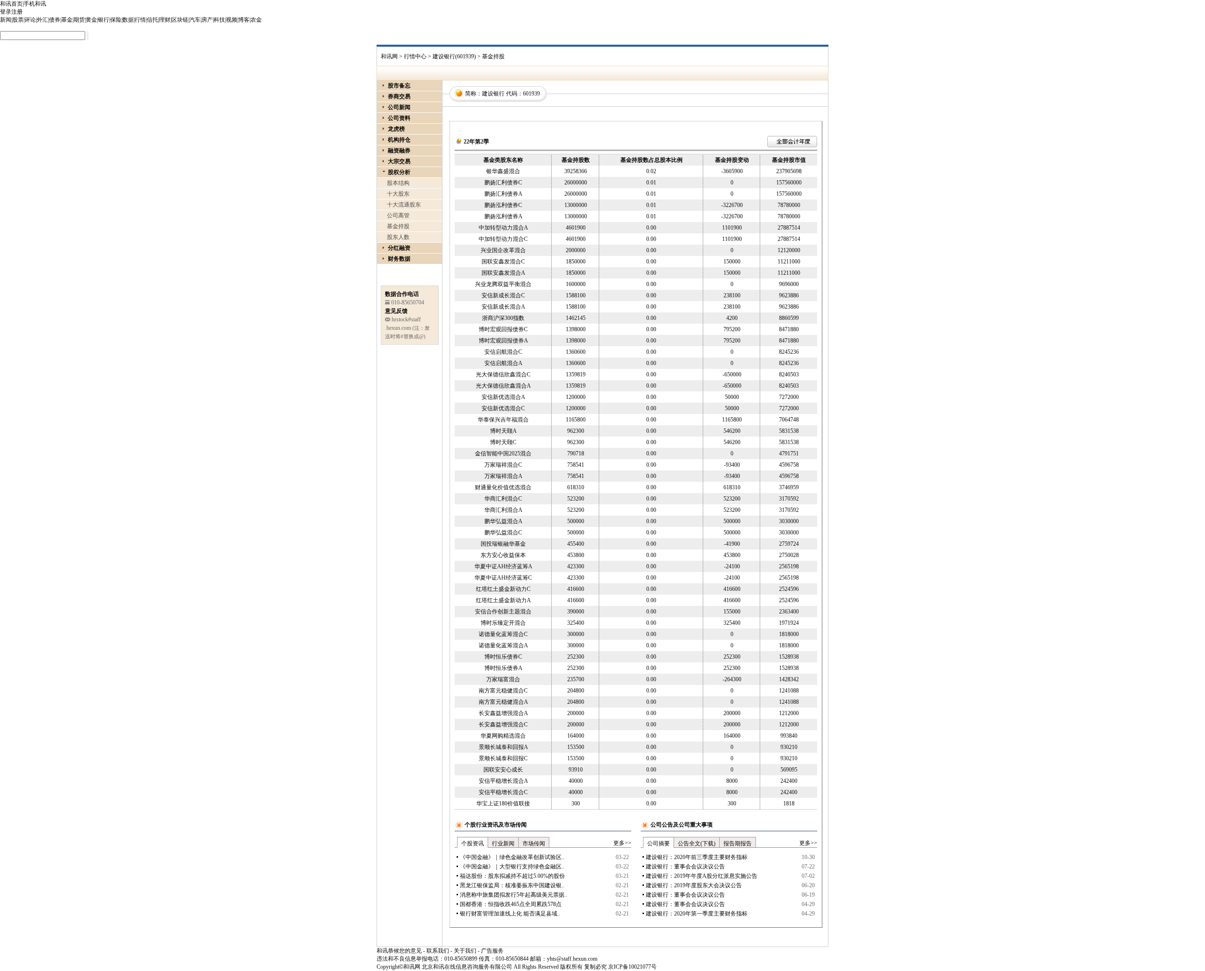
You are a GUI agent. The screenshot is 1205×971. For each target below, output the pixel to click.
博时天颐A (503, 431)
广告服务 (492, 950)
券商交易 (399, 96)
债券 (54, 19)
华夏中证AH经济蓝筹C (503, 577)
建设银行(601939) (454, 56)
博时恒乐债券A (503, 668)
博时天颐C (503, 442)
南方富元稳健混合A (503, 702)
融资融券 (399, 150)
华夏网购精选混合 (503, 735)
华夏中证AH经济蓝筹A (503, 566)
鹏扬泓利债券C (503, 205)
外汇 (42, 19)
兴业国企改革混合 (503, 250)
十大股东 (398, 194)
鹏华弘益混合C (503, 532)
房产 (207, 19)
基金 (66, 19)
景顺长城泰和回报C (503, 758)
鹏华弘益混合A (503, 521)
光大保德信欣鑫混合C (503, 374)
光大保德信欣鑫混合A (503, 385)
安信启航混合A (503, 363)
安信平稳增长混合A (503, 781)
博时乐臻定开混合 (503, 623)
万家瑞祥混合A (503, 476)
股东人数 (398, 237)
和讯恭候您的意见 (399, 950)
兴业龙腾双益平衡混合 (503, 284)
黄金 (91, 19)
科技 (219, 19)
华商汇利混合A (503, 510)
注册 (17, 11)
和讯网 (389, 56)
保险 (115, 19)
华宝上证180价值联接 (503, 803)
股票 (18, 19)
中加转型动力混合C (503, 239)
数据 (128, 19)
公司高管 (398, 215)
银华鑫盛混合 (503, 171)
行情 (140, 19)
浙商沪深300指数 (503, 318)
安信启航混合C (503, 352)
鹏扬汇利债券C (503, 182)
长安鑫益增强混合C (503, 724)
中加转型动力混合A (503, 227)
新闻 (5, 19)
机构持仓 (399, 139)
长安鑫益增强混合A (503, 713)
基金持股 (398, 226)
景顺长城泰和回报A (503, 747)
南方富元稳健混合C (503, 690)
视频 (231, 19)
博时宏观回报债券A (503, 340)
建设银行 (493, 93)
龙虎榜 (396, 129)
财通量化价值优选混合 (503, 487)
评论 (30, 19)
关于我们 (465, 950)
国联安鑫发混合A (503, 273)
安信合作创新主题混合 (503, 611)
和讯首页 (11, 3)
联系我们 (437, 950)
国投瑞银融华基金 (503, 544)
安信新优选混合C (503, 408)
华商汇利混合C (503, 498)
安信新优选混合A (503, 397)
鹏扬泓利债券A (503, 216)
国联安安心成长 (503, 769)
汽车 (195, 19)
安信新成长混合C (503, 295)
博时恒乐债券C (503, 656)
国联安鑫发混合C (503, 261)
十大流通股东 (404, 204)
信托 (152, 19)
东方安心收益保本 (503, 555)
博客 (243, 19)
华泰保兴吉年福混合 (503, 419)
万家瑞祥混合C (503, 465)
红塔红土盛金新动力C (503, 589)
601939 (531, 93)
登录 (5, 11)
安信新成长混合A (503, 306)
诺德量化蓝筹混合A (503, 645)
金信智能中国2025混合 (503, 453)
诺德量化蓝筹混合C (503, 634)
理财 (164, 19)
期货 (79, 19)
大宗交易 (399, 161)
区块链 (179, 19)
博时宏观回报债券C (503, 329)
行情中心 (415, 56)
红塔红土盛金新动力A (503, 600)
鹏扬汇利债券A (503, 194)
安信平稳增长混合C (503, 792)
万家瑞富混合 (503, 679)
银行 (103, 19)
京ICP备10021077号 (632, 966)
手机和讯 (35, 3)
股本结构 (398, 183)
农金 (256, 19)
